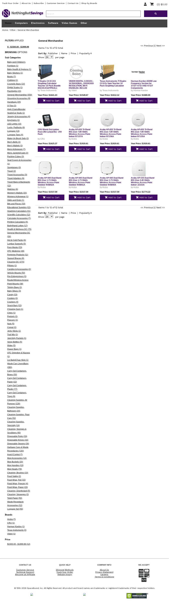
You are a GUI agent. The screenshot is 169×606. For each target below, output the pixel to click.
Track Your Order (10, 3)
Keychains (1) (13, 120)
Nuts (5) (10, 324)
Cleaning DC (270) (15, 262)
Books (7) (11, 76)
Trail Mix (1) (12, 334)
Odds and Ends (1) (15, 200)
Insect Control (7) (15, 454)
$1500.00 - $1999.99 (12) (18, 544)
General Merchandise (28, 30)
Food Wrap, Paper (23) (17, 487)
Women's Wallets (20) (17, 193)
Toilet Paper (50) (14, 498)
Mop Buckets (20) (15, 462)
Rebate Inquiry (65, 574)
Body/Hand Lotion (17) (17, 225)
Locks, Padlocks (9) (16, 127)
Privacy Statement (104, 572)
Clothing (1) (12, 80)
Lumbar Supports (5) (16, 244)
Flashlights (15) (14, 91)
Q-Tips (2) (11, 106)
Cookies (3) (12, 298)
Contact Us (73, 3)
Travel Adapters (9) (15, 178)
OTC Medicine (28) (15, 251)
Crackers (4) (12, 302)
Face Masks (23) (14, 247)
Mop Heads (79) (14, 469)
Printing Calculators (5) (17, 222)
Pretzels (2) (12, 316)
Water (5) (11, 345)
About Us (26, 3)
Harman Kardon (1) (16, 526)
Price (73, 53)
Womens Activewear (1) (17, 196)
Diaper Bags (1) (14, 349)
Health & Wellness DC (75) (19, 229)
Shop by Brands (89, 3)
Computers (21, 23)
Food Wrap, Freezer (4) (17, 483)
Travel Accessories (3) (17, 175)
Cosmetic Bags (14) (16, 84)
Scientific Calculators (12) (18, 215)
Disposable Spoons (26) (18, 443)
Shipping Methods (65, 570)
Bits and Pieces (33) (16, 204)
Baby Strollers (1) (15, 73)
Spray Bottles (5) (14, 342)
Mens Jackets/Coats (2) (17, 153)
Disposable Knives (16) (17, 440)
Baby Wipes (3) (14, 291)
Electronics (38, 23)
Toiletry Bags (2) (14, 287)
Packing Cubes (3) (15, 156)
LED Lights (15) (14, 124)
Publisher (53, 53)
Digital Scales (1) (15, 87)
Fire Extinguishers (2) (16, 276)
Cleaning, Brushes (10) (17, 473)
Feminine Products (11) (17, 255)
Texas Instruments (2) (16, 530)
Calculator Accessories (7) (19, 218)
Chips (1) (11, 313)
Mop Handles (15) (15, 465)
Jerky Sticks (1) (14, 331)
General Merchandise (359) (19, 95)
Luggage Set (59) (15, 509)
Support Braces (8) (15, 258)
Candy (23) (12, 295)
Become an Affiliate (25, 574)
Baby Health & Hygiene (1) (19, 69)
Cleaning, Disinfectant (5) (18, 491)
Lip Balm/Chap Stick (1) (17, 360)
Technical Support (25, 572)
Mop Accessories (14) (17, 458)
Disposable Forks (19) (17, 436)
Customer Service (56, 3)
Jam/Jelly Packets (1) (16, 338)
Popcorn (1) (12, 320)
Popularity (84, 53)
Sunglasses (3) (14, 167)
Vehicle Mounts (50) (16, 273)
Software (53, 23)
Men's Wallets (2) (15, 146)
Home (8, 23)
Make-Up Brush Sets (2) (18, 138)
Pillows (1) (12, 265)
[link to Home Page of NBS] (22, 17)
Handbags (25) (14, 102)
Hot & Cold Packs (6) (16, 240)
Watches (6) (12, 189)
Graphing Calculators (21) (19, 211)
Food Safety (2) (14, 476)
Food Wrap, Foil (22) (16, 480)
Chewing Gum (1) (15, 309)
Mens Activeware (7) (16, 149)
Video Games (69, 23)
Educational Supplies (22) (19, 207)
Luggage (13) (13, 131)
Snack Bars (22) (14, 305)
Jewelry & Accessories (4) (18, 116)
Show (41, 57)
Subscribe (39, 3)
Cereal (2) (11, 327)
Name (64, 53)
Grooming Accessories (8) (18, 98)
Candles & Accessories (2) (19, 269)
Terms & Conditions (104, 577)
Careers (104, 574)
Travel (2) (11, 171)
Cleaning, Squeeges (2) (18, 494)
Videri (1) (11, 534)
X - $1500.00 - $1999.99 (18, 47)
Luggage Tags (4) (15, 135)
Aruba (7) (11, 519)
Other (84, 23)
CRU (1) (11, 523)
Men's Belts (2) (13, 142)
